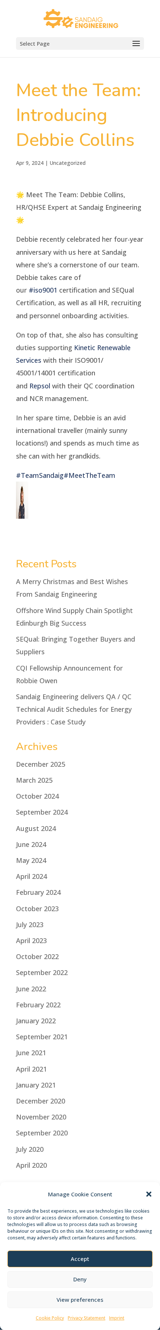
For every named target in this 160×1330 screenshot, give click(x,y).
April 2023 (31, 940)
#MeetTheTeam (89, 475)
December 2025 (40, 764)
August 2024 (36, 828)
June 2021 (31, 1052)
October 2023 (37, 908)
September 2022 (42, 972)
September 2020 (42, 1132)
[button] (149, 1194)
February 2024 (38, 892)
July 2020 (30, 1149)
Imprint (116, 1318)
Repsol (39, 385)
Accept (80, 1258)
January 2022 (36, 1020)
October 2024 (37, 796)
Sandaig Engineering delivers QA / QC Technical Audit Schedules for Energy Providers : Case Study (74, 709)
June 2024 (31, 844)
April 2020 (31, 1165)
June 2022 (31, 988)
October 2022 (37, 956)
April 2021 (31, 1069)
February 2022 (38, 1004)
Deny (80, 1279)
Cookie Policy (50, 1318)
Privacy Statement (86, 1318)
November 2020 (41, 1116)
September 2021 (42, 1036)
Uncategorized (67, 162)
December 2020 (40, 1100)
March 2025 (34, 780)
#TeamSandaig (40, 475)
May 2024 (31, 860)
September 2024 (42, 812)
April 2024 (31, 876)
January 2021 (36, 1084)
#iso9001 (43, 290)
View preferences (80, 1299)
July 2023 (30, 924)
